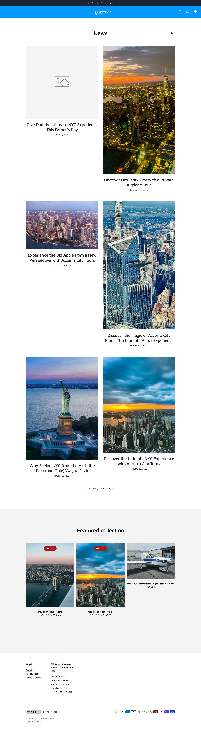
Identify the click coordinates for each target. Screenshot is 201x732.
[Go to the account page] (187, 12)
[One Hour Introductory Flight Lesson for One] (151, 561)
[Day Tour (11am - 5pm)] (50, 575)
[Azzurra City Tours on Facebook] (44, 712)
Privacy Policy (32, 674)
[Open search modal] (180, 12)
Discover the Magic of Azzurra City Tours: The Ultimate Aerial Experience (139, 338)
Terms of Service (34, 677)
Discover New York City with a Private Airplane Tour (139, 182)
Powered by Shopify (33, 721)
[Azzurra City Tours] (100, 12)
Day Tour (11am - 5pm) (50, 612)
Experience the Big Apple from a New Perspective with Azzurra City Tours (62, 257)
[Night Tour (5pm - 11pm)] (100, 575)
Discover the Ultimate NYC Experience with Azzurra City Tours (139, 461)
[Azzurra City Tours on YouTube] (55, 712)
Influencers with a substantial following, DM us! (99, 3)
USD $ (33, 712)
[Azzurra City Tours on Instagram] (51, 712)
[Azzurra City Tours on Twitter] (48, 712)
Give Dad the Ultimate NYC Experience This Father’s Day (62, 127)
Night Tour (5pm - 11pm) (100, 612)
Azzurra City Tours (47, 718)
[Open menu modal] (6, 12)
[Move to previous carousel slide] (23, 574)
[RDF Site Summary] (171, 33)
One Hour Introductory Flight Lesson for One (150, 583)
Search (29, 670)
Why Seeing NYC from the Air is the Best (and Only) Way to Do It (62, 468)
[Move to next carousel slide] (177, 574)
